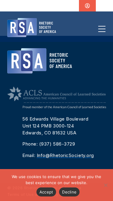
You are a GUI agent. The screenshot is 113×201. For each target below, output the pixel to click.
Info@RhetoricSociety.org (65, 155)
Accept (46, 192)
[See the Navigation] (102, 29)
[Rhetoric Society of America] (31, 27)
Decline (69, 192)
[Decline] (105, 185)
